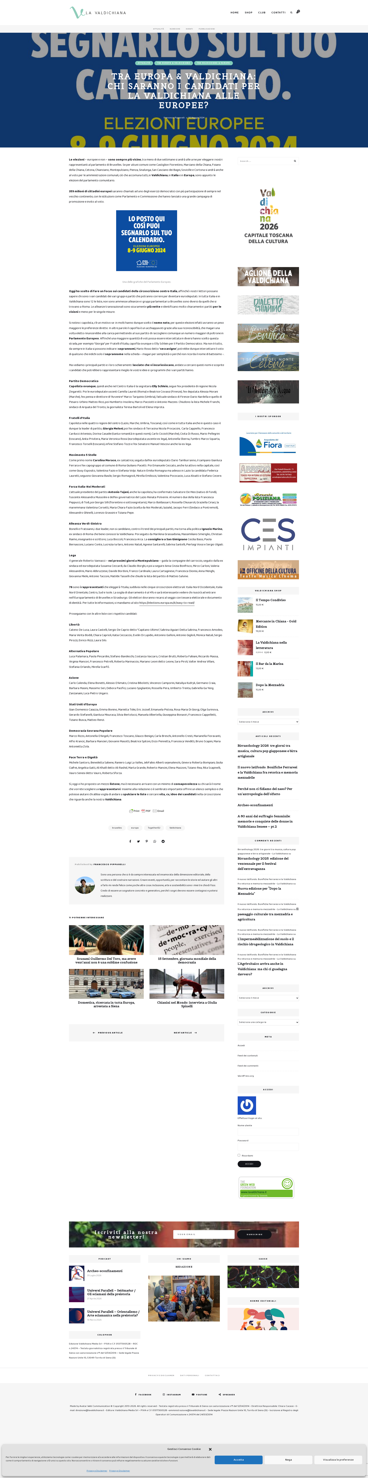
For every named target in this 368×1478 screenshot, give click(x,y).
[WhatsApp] (155, 842)
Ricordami (247, 1156)
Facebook (145, 1395)
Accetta (239, 1460)
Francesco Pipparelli (174, 118)
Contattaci (212, 1375)
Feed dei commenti (248, 1066)
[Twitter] (138, 842)
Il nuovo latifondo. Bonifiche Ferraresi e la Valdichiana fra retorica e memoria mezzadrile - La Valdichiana (267, 881)
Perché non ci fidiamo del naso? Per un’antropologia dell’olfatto (265, 791)
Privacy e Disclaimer (97, 1471)
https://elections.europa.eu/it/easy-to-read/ (167, 602)
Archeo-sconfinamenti (255, 805)
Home (235, 13)
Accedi (241, 1046)
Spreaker (229, 1395)
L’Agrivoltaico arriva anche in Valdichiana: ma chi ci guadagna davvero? (262, 969)
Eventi (189, 28)
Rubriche (175, 28)
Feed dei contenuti (248, 1056)
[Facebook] (130, 842)
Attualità (158, 28)
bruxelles (117, 828)
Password (243, 1141)
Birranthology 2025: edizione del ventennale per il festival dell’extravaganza (263, 863)
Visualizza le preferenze (338, 1460)
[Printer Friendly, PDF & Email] (146, 811)
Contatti (278, 13)
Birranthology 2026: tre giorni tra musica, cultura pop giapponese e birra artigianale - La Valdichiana (267, 851)
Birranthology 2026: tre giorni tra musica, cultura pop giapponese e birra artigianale (267, 751)
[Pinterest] (146, 842)
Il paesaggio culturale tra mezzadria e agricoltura (268, 914)
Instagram (174, 1395)
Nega (288, 1460)
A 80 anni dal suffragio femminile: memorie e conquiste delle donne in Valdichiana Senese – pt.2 (265, 821)
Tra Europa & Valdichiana (173, 63)
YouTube (201, 1395)
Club (262, 13)
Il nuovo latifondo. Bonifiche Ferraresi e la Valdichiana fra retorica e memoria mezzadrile (268, 772)
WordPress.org (246, 1076)
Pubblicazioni (207, 28)
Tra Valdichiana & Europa (213, 63)
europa (135, 828)
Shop (249, 13)
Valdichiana (175, 828)
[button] (210, 1449)
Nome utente (245, 1126)
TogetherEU (154, 828)
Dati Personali (189, 1375)
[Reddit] (163, 842)
